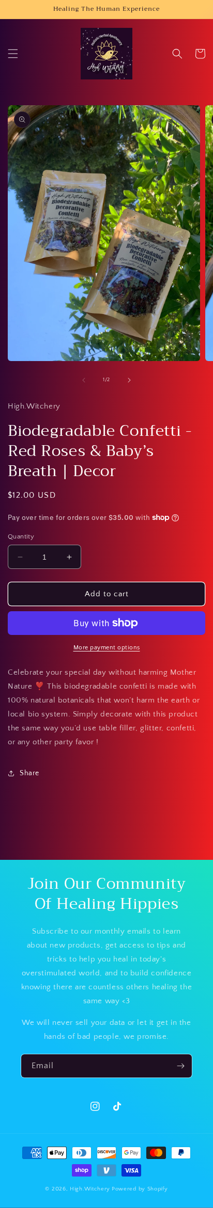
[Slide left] (83, 380)
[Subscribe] (180, 1066)
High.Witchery (90, 1189)
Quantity (21, 536)
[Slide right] (129, 380)
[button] (13, 53)
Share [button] (29, 773)
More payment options (106, 647)
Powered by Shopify (140, 1189)
